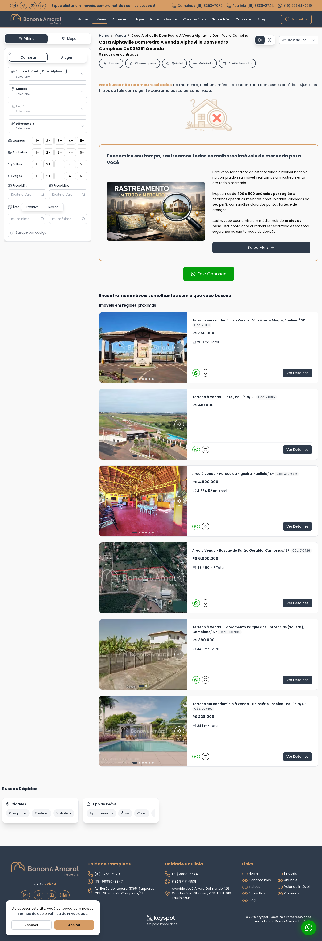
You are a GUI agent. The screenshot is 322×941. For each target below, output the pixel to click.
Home (83, 19)
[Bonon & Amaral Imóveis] (45, 869)
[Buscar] (43, 194)
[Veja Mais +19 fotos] (143, 347)
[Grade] (269, 40)
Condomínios (194, 19)
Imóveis (100, 19)
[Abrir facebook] (23, 5)
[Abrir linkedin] (42, 5)
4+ (71, 140)
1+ (37, 140)
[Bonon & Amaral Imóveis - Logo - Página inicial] (36, 19)
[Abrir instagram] (14, 5)
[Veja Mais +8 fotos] (143, 501)
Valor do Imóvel (164, 19)
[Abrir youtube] (33, 5)
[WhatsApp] (196, 373)
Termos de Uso (31, 913)
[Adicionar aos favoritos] (205, 373)
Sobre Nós (221, 19)
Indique (138, 19)
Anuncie (119, 19)
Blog (261, 19)
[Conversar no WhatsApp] (308, 927)
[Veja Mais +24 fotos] (143, 424)
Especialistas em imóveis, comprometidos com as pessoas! (103, 5)
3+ (60, 140)
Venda (120, 35)
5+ (82, 140)
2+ (48, 140)
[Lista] (260, 40)
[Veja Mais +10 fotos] (143, 731)
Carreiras (243, 19)
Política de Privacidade (67, 913)
